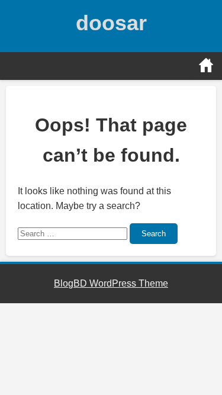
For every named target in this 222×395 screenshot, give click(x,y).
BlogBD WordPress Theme (111, 283)
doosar (111, 23)
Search (153, 233)
